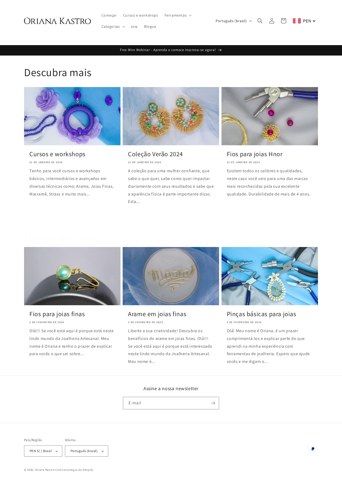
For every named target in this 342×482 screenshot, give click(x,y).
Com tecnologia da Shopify (74, 470)
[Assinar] (213, 403)
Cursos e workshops (57, 154)
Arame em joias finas (157, 314)
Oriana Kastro (45, 470)
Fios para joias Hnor (255, 154)
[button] (177, 15)
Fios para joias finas (57, 314)
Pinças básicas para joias (261, 314)
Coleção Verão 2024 (155, 154)
